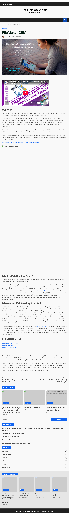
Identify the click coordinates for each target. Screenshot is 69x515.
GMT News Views (34, 10)
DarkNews (40, 511)
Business (5, 28)
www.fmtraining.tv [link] (8, 345)
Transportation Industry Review (12, 440)
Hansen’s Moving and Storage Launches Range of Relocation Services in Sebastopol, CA (56, 397)
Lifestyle (5, 461)
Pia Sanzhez (8, 36)
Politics (4, 464)
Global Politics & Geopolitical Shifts (13, 433)
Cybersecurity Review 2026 (34, 397)
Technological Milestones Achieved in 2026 (16, 443)
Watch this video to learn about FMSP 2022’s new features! (20, 142)
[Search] (60, 19)
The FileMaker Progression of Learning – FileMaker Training (16, 380)
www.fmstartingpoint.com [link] (10, 343)
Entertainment (6, 454)
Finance (4, 458)
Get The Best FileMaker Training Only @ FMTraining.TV (53, 380)
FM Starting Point (42, 291)
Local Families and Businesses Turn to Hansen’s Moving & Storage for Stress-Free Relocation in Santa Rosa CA (12, 397)
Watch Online (65, 20)
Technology (6, 467)
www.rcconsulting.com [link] (9, 347)
